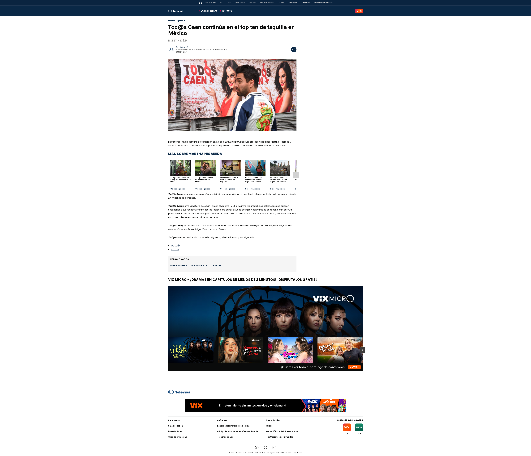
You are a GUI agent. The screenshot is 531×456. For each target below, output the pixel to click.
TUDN (229, 2)
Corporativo (174, 420)
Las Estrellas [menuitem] (209, 10)
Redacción (184, 47)
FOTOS (175, 249)
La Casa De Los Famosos (323, 2)
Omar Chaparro (199, 265)
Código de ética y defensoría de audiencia (237, 431)
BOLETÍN (175, 245)
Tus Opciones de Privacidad (279, 437)
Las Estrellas (210, 2)
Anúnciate (222, 420)
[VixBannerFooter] (265, 405)
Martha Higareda (176, 21)
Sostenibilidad (273, 420)
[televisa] (175, 11)
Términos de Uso (225, 437)
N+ (221, 2)
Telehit (282, 2)
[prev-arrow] (166, 350)
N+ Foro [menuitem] (227, 10)
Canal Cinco (240, 2)
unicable (252, 2)
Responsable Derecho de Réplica (233, 426)
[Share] (293, 49)
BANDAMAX (293, 2)
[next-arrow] (296, 175)
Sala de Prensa (175, 426)
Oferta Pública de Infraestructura (282, 431)
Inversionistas (175, 431)
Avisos (269, 426)
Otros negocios (177, 189)
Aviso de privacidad (177, 437)
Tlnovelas (305, 2)
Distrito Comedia (267, 2)
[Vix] (359, 11)
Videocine (216, 265)
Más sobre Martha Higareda (195, 153)
